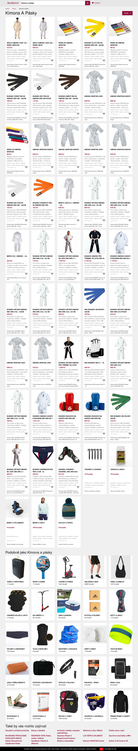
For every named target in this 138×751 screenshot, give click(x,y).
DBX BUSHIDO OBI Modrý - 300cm (94, 310)
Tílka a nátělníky (40, 649)
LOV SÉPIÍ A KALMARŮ (92, 735)
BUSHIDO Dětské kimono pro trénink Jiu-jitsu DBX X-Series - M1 (69, 365)
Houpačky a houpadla (93, 716)
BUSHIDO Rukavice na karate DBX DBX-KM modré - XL (93, 418)
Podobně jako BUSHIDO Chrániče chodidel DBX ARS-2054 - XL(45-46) (69, 492)
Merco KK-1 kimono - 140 (17, 256)
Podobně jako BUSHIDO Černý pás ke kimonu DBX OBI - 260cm (17, 118)
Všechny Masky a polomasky (15, 544)
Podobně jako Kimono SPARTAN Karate (119, 118)
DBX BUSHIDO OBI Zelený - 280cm (120, 417)
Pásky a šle (115, 682)
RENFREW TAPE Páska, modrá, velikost (41, 736)
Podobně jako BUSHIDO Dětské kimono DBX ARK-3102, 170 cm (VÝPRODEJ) (119, 226)
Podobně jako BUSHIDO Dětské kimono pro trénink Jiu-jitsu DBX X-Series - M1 (69, 386)
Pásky (14, 9)
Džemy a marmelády (65, 741)
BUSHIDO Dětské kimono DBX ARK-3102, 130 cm (43, 310)
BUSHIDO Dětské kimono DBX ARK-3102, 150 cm (94, 204)
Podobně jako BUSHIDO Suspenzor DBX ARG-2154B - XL (43, 492)
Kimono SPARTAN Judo (93, 96)
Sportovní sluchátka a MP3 (120, 735)
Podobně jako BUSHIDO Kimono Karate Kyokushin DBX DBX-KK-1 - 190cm (120, 279)
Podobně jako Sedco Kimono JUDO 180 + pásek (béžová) (17, 65)
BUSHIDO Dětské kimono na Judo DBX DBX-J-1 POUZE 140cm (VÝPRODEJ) (17, 471)
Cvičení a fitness (66, 582)
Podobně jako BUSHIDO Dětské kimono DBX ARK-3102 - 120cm (16, 332)
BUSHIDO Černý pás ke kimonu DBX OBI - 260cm (16, 97)
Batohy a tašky (65, 716)
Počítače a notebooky (42, 682)
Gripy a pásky (90, 649)
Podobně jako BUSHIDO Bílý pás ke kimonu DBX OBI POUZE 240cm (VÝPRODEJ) (43, 119)
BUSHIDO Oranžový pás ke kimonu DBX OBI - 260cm (42, 205)
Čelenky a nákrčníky (16, 649)
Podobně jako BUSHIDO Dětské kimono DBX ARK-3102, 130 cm (42, 332)
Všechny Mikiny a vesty (39, 544)
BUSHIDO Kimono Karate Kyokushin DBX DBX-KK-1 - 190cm (120, 258)
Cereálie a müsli (117, 469)
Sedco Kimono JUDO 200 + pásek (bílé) (43, 44)
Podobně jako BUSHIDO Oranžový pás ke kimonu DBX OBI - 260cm (42, 225)
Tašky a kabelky (117, 582)
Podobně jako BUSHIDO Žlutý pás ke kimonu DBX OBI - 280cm (94, 65)
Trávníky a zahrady (92, 469)
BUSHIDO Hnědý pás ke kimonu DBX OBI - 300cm (68, 97)
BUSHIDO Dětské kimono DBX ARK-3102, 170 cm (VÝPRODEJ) (120, 205)
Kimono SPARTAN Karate (120, 96)
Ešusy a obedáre (38, 730)
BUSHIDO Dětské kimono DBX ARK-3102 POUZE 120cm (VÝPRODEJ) (120, 311)
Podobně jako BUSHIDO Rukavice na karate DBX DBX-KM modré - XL (94, 438)
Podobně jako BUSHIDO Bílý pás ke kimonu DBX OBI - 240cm (17, 225)
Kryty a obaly (116, 615)
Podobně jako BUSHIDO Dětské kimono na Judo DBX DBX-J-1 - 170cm (67, 279)
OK (101, 749)
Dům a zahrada (65, 615)
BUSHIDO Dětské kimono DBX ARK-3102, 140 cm (69, 310)
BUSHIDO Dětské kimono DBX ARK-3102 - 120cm (17, 310)
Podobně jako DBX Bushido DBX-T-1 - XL (94, 385)
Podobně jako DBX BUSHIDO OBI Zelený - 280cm (119, 438)
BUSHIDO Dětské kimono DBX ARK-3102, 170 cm (17, 417)
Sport (7, 9)
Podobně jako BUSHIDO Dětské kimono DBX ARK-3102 (119, 385)
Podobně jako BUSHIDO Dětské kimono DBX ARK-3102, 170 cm (16, 438)
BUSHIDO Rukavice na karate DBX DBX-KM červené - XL (67, 418)
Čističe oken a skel (116, 730)
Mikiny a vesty (39, 523)
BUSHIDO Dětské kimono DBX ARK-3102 (120, 364)
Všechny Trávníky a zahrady (92, 491)
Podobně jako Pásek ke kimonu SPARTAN (67, 65)
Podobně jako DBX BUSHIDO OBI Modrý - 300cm (93, 332)
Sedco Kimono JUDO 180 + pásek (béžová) (17, 44)
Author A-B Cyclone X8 (118, 741)
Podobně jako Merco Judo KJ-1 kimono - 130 (67, 225)
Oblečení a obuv (91, 582)
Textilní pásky (116, 649)
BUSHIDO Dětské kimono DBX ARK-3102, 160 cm (43, 257)
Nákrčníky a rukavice (68, 649)
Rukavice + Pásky (91, 682)
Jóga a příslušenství (16, 682)
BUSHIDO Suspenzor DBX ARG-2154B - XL (43, 470)
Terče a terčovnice (15, 582)
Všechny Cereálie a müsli (117, 491)
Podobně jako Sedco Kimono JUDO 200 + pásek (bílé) (43, 65)
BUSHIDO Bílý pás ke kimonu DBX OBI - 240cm (16, 204)
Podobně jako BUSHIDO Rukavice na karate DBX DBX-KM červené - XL (69, 438)
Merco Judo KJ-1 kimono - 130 (69, 204)
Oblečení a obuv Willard (92, 730)
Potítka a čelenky (92, 615)
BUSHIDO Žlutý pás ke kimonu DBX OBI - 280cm (94, 44)
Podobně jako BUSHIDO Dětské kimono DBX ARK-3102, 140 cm (67, 332)
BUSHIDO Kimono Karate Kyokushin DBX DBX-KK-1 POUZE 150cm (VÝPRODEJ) (43, 418)
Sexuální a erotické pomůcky (17, 730)
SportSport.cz (13, 3)
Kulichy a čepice (66, 523)
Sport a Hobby (39, 582)
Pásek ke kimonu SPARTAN (66, 44)
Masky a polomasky (15, 523)
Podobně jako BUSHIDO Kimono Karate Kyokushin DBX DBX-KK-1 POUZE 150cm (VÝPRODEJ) (42, 439)
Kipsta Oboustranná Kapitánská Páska (13, 742)
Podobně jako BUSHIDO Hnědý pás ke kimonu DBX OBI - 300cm (69, 118)
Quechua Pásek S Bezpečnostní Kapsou (66, 736)
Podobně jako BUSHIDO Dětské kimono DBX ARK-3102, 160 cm (42, 278)
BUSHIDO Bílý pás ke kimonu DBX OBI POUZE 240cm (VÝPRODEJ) (42, 98)
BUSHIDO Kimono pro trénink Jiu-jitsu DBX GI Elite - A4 (94, 258)
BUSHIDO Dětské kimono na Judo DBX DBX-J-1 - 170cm (69, 258)
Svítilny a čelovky (66, 682)
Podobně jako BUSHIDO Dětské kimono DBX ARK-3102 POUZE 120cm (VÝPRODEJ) (119, 332)
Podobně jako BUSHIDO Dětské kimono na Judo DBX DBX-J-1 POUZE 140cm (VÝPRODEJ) (16, 492)
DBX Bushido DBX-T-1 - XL (94, 363)
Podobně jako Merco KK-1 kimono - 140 (17, 278)
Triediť (126, 13)
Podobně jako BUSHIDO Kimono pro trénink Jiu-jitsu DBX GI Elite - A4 (94, 278)
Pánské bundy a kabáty (120, 716)
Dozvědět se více (110, 749)
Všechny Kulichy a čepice (66, 544)
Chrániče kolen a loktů (17, 615)
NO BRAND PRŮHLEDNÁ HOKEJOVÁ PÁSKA (16, 736)
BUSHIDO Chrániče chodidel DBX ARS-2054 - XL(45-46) (68, 471)
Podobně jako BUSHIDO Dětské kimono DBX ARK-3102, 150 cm (93, 225)
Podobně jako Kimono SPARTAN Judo (93, 118)
